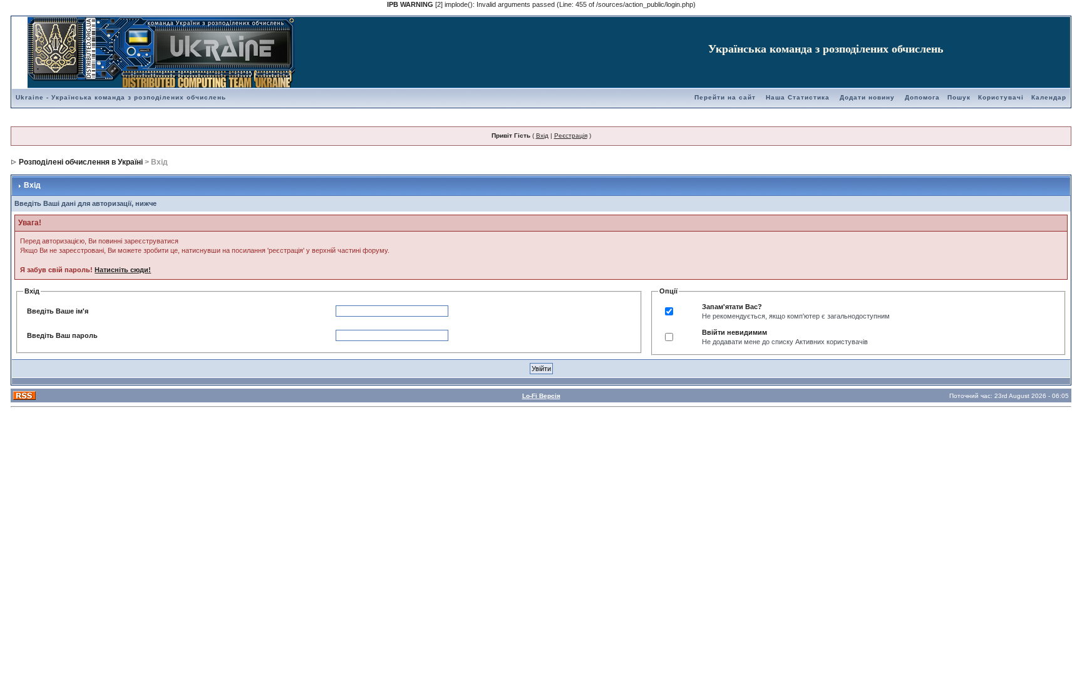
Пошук (959, 97)
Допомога (922, 97)
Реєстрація (570, 135)
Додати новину (867, 97)
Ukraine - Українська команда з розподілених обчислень (121, 97)
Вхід (542, 135)
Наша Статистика (798, 97)
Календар (1048, 97)
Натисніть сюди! (123, 269)
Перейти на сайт (725, 97)
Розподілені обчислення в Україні (81, 162)
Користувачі (1001, 97)
